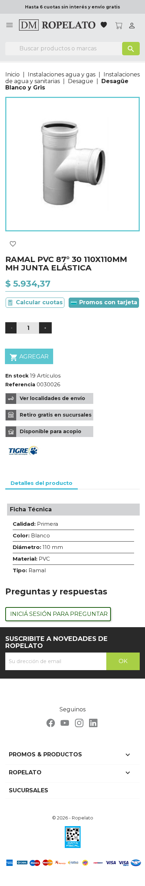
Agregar (29, 357)
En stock (17, 376)
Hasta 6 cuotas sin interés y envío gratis (72, 7)
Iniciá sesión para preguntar (59, 614)
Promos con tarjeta (107, 302)
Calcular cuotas (39, 302)
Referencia (20, 384)
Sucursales (28, 790)
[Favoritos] (104, 25)
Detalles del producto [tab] (41, 483)
